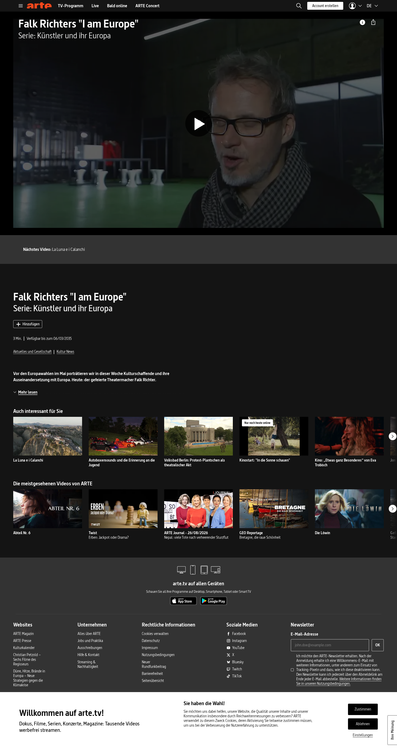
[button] (299, 5)
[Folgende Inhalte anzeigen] (393, 436)
